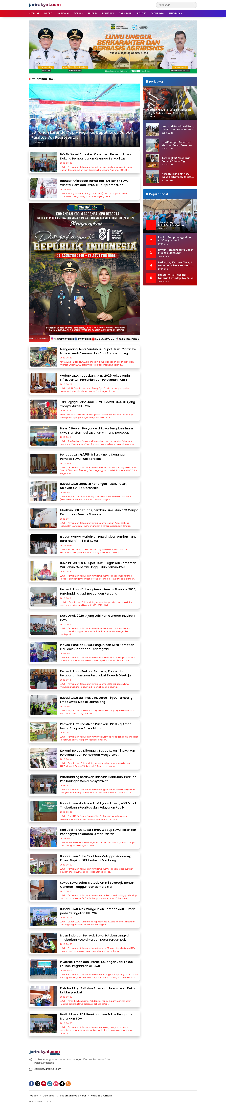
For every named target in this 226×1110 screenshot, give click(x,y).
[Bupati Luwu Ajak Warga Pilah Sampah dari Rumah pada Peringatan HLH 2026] (43, 916)
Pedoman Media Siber (73, 1095)
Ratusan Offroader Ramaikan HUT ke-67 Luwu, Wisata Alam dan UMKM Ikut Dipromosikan (94, 183)
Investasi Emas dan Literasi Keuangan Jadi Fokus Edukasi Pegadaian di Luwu (96, 964)
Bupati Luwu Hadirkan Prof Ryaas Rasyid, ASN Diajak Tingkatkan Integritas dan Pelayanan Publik (98, 805)
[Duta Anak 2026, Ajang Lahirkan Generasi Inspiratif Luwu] (43, 625)
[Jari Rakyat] (45, 4)
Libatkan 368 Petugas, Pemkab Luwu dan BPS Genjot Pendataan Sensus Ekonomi (99, 512)
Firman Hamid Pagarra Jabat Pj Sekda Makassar (175, 251)
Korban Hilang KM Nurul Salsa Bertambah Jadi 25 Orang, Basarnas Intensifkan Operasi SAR (177, 175)
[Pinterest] (43, 1083)
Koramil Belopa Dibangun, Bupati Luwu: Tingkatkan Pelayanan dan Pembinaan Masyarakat (97, 752)
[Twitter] (37, 1083)
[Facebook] (31, 1083)
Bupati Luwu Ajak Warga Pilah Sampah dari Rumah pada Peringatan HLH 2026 (97, 911)
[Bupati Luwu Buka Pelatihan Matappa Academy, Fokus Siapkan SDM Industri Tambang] (43, 864)
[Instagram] (56, 1083)
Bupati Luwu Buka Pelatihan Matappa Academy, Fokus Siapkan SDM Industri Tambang (95, 858)
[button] (194, 5)
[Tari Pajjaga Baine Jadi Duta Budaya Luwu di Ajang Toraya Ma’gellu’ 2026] (43, 409)
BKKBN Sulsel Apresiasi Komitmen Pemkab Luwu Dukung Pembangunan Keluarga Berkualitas (95, 156)
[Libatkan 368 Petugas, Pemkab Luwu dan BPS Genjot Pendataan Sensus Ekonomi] (43, 518)
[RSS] (68, 1083)
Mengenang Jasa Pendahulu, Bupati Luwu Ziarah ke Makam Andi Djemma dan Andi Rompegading (98, 351)
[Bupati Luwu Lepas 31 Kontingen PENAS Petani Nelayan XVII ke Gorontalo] (43, 491)
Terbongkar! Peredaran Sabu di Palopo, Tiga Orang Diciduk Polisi (176, 160)
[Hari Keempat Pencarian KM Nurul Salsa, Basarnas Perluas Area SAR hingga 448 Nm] (152, 145)
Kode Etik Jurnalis (101, 1095)
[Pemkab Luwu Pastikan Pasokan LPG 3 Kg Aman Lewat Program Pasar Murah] (43, 731)
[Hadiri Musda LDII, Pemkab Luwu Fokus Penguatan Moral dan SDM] (43, 1023)
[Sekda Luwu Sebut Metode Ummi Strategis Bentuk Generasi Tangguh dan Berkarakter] (43, 890)
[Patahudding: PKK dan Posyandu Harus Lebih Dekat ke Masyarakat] (43, 996)
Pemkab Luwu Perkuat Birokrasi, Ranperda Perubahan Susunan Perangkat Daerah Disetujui (95, 673)
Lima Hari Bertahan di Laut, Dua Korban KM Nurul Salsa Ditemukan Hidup (178, 128)
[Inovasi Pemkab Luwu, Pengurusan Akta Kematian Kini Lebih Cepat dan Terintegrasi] (43, 652)
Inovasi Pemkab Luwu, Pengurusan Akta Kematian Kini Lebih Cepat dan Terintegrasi (97, 647)
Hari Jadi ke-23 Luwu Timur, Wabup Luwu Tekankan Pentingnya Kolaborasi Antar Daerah (98, 832)
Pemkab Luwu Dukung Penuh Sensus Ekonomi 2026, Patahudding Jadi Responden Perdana (98, 591)
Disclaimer (49, 1095)
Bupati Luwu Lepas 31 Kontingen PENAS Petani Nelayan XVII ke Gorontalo (93, 486)
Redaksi (33, 1095)
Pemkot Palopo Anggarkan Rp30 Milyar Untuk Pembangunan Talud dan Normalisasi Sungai (174, 239)
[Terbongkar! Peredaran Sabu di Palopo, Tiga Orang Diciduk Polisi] (152, 161)
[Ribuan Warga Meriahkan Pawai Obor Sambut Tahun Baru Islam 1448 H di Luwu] (43, 544)
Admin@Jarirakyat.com (47, 1069)
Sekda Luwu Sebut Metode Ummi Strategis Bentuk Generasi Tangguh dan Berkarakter (97, 885)
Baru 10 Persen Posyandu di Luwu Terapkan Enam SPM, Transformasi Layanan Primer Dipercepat (96, 430)
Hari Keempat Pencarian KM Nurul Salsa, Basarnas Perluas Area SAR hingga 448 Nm (177, 144)
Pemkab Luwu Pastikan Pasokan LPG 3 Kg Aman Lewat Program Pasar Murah (95, 726)
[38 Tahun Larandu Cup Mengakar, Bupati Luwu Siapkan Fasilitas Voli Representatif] (84, 115)
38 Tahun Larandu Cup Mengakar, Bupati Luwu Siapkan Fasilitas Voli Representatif (83, 135)
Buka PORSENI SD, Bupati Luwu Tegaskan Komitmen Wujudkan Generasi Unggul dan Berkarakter (98, 565)
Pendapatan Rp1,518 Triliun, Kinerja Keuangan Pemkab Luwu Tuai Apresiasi (93, 456)
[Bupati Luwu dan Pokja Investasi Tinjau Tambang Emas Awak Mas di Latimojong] (43, 705)
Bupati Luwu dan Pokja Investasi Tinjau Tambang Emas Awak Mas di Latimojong (96, 700)
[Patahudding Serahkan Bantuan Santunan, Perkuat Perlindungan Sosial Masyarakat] (43, 784)
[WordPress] (49, 1083)
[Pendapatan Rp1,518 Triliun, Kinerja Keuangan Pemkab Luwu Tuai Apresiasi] (43, 464)
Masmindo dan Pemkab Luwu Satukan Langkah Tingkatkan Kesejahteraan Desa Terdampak (95, 937)
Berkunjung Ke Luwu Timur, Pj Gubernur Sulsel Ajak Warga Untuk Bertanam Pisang (175, 264)
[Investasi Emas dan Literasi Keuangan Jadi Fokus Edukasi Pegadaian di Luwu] (43, 969)
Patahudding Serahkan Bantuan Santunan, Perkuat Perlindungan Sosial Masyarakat (98, 779)
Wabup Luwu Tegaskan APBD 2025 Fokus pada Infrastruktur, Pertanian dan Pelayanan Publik (95, 377)
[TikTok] (62, 1083)
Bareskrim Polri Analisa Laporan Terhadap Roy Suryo (176, 276)
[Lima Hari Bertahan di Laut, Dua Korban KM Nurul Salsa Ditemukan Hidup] (152, 129)
